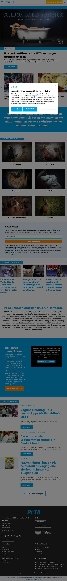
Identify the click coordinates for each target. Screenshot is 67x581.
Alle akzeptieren (17, 109)
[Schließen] (56, 85)
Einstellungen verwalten (48, 109)
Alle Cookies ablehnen (30, 109)
